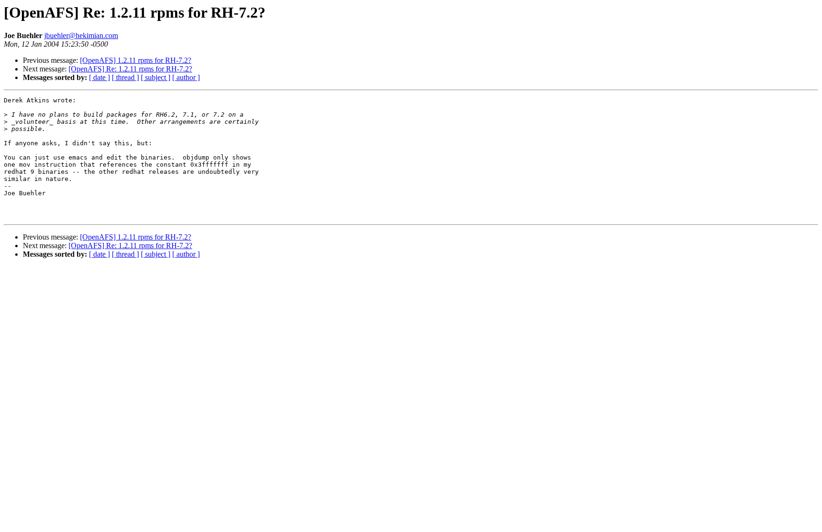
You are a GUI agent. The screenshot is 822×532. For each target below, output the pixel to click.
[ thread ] (125, 77)
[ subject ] (155, 77)
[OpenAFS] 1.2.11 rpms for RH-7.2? (135, 60)
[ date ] (99, 77)
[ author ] (186, 77)
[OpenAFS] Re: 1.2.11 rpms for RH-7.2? (130, 69)
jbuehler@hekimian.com (81, 35)
